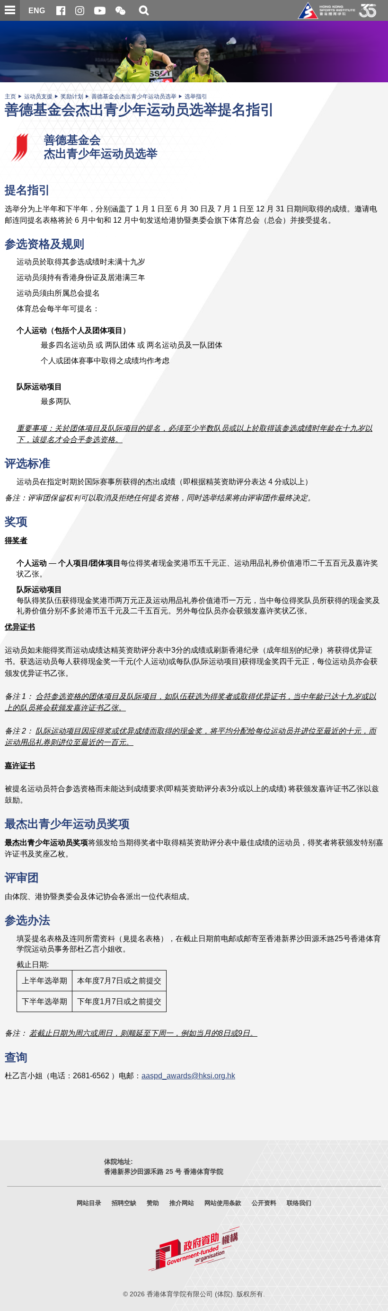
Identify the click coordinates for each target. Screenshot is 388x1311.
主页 (10, 96)
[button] (120, 11)
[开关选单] (10, 10)
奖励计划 (72, 96)
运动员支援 (38, 96)
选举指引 (196, 96)
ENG (36, 10)
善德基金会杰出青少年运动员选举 (133, 96)
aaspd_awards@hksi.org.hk (188, 1075)
